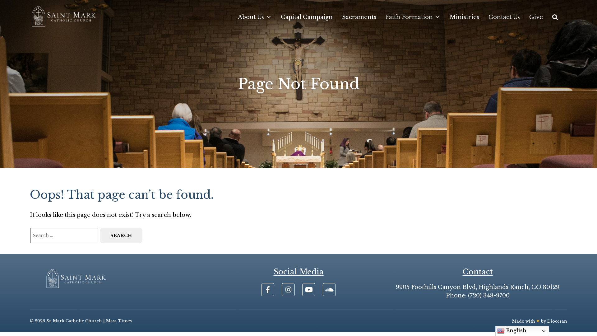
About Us (251, 17)
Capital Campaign (307, 17)
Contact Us (504, 17)
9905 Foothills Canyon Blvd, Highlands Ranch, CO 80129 (477, 287)
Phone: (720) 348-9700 (478, 295)
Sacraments (359, 17)
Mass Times (119, 321)
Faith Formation (409, 17)
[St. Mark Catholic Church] (63, 17)
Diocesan (557, 321)
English (515, 330)
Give (536, 17)
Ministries (464, 17)
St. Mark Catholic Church (74, 321)
